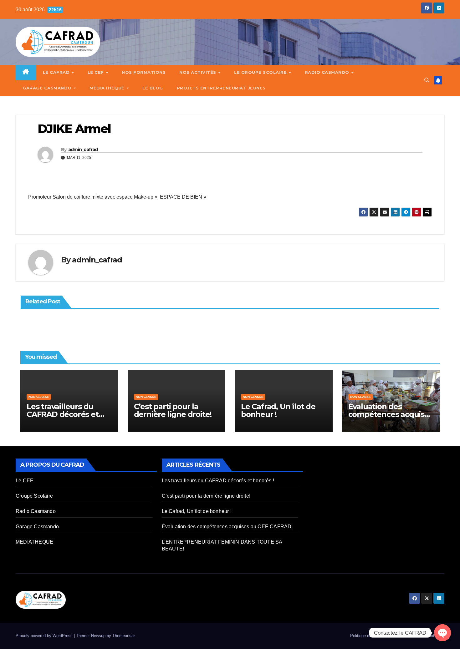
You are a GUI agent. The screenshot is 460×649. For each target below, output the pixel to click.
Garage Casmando (48, 87)
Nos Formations (144, 72)
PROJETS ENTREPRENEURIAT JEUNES (221, 87)
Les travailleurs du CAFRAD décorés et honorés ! (63, 414)
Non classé (38, 396)
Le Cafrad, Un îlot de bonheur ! (278, 410)
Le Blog (152, 87)
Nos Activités (198, 72)
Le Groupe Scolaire (261, 72)
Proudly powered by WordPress (45, 635)
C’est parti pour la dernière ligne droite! (173, 410)
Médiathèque (107, 87)
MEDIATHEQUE (34, 542)
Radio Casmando (328, 72)
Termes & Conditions (423, 635)
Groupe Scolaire (34, 496)
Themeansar (123, 635)
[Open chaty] (442, 632)
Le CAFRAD (57, 72)
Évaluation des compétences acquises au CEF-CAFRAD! (390, 414)
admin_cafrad (83, 149)
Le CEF (96, 72)
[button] (426, 80)
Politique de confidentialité (374, 635)
